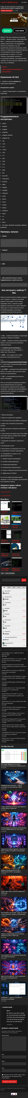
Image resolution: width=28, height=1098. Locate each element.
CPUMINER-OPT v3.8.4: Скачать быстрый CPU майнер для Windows (14, 733)
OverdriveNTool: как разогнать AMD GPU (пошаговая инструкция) (13, 671)
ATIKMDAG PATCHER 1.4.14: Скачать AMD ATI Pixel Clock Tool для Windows (14, 659)
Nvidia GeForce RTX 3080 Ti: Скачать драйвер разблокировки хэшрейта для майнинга (13, 695)
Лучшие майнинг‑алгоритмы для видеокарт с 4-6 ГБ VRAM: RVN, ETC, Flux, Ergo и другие (13, 829)
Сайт (3, 1068)
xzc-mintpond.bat (5, 492)
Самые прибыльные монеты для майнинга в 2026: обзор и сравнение (13, 807)
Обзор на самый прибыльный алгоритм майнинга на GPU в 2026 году (12, 934)
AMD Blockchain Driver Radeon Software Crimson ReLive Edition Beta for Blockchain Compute (14, 726)
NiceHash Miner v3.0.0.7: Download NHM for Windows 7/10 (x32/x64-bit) (13, 689)
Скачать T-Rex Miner (9, 573)
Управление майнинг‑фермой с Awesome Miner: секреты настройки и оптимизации (13, 850)
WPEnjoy (2, 1089)
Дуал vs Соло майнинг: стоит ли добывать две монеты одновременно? (13, 977)
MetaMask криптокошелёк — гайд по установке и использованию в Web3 (11, 786)
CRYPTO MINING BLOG (9, 2)
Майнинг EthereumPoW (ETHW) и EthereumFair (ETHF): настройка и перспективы (11, 871)
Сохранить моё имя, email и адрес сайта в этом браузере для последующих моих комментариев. (13, 1076)
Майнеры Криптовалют (6, 10)
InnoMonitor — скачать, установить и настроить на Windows (11, 998)
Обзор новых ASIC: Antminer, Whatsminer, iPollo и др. (13, 892)
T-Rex (2, 573)
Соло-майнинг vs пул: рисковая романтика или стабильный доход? (13, 956)
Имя (3, 1054)
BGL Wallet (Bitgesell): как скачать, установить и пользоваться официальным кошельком (13, 765)
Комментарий (5, 1035)
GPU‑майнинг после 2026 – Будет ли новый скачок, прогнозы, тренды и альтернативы (13, 913)
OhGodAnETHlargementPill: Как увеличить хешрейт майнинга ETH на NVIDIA (14, 720)
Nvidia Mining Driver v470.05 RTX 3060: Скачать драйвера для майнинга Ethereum (14, 665)
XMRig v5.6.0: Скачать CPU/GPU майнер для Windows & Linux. (13, 739)
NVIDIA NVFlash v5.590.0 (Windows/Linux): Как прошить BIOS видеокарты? (14, 708)
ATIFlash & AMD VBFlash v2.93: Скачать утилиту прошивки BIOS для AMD (13, 714)
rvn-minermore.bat (6, 495)
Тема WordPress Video (19, 1088)
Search (24, 580)
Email (3, 1061)
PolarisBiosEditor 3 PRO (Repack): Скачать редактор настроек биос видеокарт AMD (14, 677)
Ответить (10, 1024)
